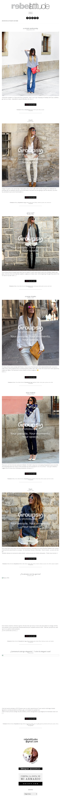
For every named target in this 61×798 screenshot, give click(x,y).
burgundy (28, 723)
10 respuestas (30, 564)
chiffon (38, 382)
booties (27, 202)
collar (32, 563)
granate (41, 723)
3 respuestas (30, 203)
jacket (30, 202)
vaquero (53, 563)
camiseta (31, 723)
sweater (52, 641)
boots (35, 286)
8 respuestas (30, 383)
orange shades (30, 296)
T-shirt (30, 724)
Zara (33, 724)
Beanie (28, 641)
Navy (40, 109)
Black (33, 286)
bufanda (31, 641)
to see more (30, 104)
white (52, 382)
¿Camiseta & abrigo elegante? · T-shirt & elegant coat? (30, 651)
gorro (35, 641)
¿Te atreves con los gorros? (30, 574)
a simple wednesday (30, 28)
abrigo (21, 723)
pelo (51, 723)
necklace (39, 202)
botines (24, 723)
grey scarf (30, 213)
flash (30, 489)
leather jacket (41, 286)
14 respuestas (30, 479)
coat (34, 723)
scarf (48, 286)
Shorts (50, 563)
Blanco (21, 563)
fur (36, 723)
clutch (32, 109)
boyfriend (34, 382)
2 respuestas (30, 110)
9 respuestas (30, 287)
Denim (34, 109)
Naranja (43, 641)
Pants (42, 478)
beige (31, 382)
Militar (36, 202)
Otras (18, 286)
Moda (23, 109)
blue (31, 478)
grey (37, 286)
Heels (37, 478)
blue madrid (30, 393)
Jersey (37, 641)
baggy (25, 202)
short (51, 286)
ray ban (42, 109)
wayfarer (56, 563)
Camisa (28, 563)
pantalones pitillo (46, 723)
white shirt (49, 202)
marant (37, 563)
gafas (38, 723)
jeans (37, 109)
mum (31, 120)
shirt (45, 202)
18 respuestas (30, 642)
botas (26, 563)
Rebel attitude (22, 286)
